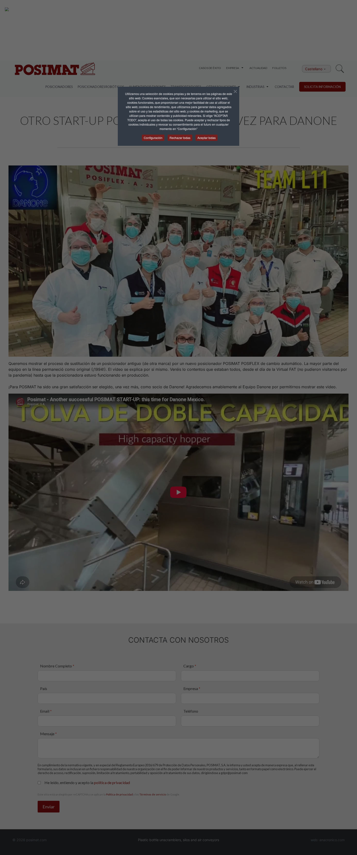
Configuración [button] (153, 138)
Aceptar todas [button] (206, 138)
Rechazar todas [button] (180, 138)
